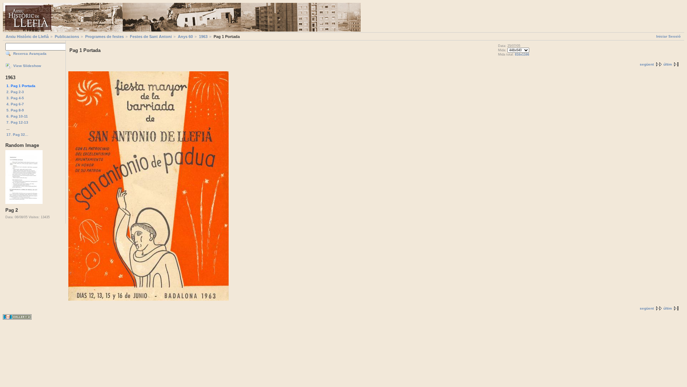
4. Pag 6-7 (15, 104)
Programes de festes (104, 36)
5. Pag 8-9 (15, 110)
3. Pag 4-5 (15, 98)
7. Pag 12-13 (17, 122)
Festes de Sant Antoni (151, 36)
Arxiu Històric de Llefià (27, 36)
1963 (203, 36)
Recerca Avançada (30, 54)
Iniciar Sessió (668, 36)
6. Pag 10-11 (17, 116)
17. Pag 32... (17, 135)
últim (667, 64)
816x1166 (522, 54)
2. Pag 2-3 (15, 92)
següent (647, 64)
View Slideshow (27, 66)
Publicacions (67, 36)
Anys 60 (185, 36)
